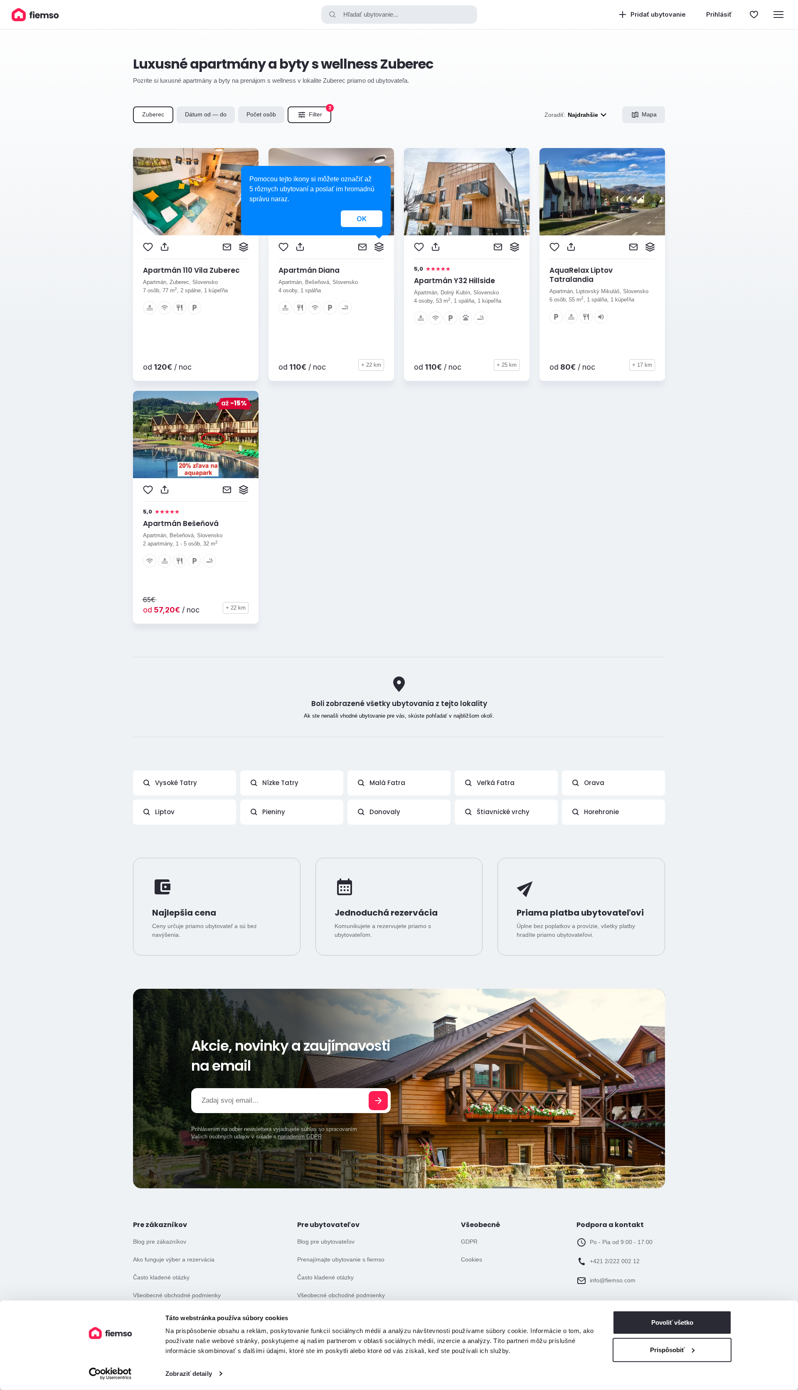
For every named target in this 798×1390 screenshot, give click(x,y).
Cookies (471, 1259)
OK (362, 219)
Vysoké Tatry (176, 782)
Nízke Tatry (280, 782)
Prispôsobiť (667, 1349)
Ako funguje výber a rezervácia (173, 1259)
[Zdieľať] (165, 247)
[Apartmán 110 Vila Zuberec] (196, 191)
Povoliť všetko (672, 1322)
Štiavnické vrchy (503, 811)
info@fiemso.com (612, 1280)
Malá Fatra (387, 782)
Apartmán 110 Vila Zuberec (191, 270)
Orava (594, 782)
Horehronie (601, 811)
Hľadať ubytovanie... (370, 14)
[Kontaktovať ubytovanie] (227, 247)
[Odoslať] (378, 1100)
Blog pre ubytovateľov (326, 1241)
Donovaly (384, 811)
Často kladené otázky (161, 1277)
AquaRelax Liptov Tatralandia (581, 274)
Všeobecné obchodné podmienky (177, 1295)
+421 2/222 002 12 (615, 1261)
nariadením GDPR (300, 1136)
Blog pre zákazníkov (159, 1241)
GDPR (469, 1241)
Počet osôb (261, 114)
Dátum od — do (206, 114)
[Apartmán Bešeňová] (196, 434)
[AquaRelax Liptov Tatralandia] (602, 191)
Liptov (165, 811)
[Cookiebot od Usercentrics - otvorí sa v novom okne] (110, 1374)
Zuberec (153, 114)
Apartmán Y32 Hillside (454, 281)
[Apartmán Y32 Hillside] (467, 191)
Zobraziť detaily (188, 1373)
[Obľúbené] (754, 14)
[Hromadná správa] (244, 247)
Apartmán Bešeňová (181, 523)
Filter (320, 112)
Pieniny (273, 811)
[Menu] (778, 14)
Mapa (649, 114)
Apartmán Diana (309, 270)
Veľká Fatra (496, 782)
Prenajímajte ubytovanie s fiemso (340, 1259)
